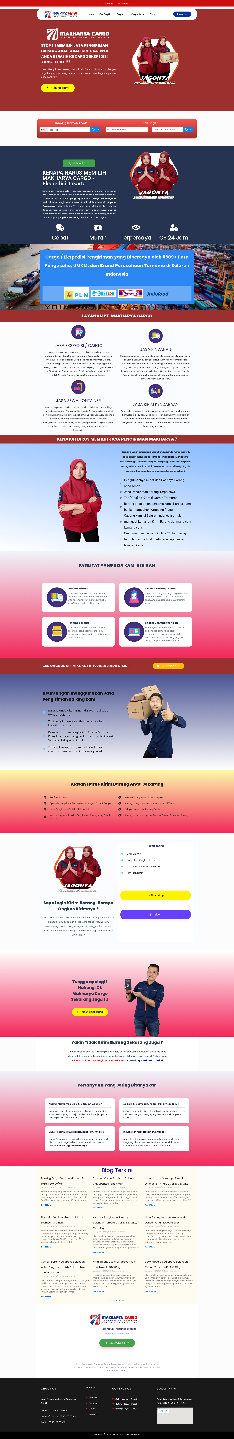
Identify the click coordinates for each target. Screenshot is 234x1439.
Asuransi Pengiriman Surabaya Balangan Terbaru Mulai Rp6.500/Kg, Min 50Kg (115, 1222)
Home (90, 14)
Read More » (46, 1205)
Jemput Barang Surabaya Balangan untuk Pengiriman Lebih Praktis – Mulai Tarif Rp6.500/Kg (64, 1267)
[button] (182, 14)
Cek (189, 129)
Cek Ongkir (105, 14)
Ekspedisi (136, 14)
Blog (152, 14)
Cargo (119, 14)
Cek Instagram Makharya (72, 1145)
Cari (96, 129)
